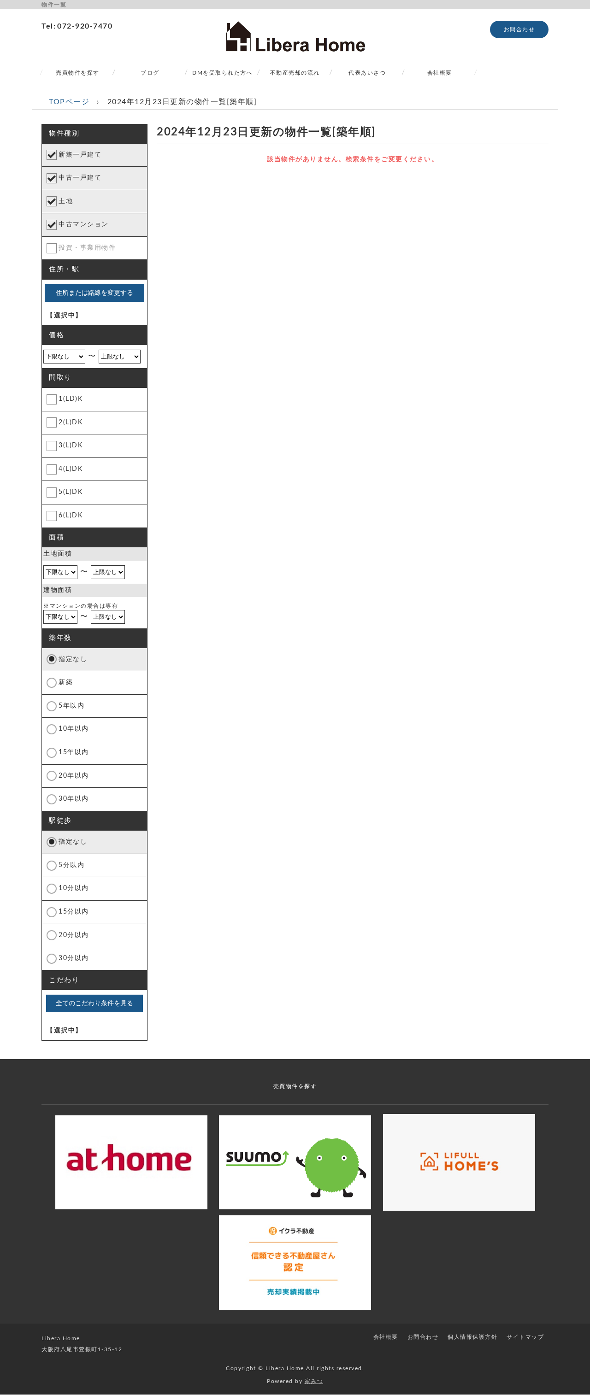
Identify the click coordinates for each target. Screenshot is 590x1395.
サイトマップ (525, 1337)
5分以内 (71, 865)
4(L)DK (71, 469)
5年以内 (71, 706)
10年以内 (74, 729)
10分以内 (74, 888)
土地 (66, 201)
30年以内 (74, 799)
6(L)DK (71, 515)
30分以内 (74, 958)
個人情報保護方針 (472, 1337)
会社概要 (439, 73)
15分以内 (74, 912)
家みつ (314, 1381)
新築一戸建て (80, 155)
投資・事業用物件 (87, 248)
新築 (66, 682)
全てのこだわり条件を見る (94, 1003)
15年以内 (74, 752)
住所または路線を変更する (94, 292)
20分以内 (74, 935)
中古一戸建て (80, 178)
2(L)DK (71, 422)
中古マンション (84, 224)
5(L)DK (71, 492)
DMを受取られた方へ (222, 73)
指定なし (73, 659)
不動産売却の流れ (295, 73)
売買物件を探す (78, 73)
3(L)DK (71, 445)
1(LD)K (71, 399)
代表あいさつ (367, 73)
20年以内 (74, 776)
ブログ (150, 73)
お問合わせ (519, 29)
